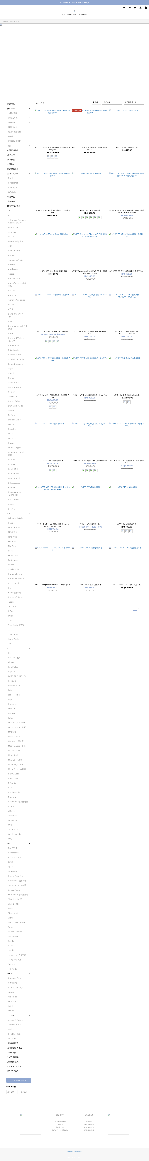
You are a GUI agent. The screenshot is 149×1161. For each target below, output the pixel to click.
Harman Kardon (15, 574)
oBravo (11, 811)
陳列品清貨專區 (13, 206)
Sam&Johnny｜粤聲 (17, 885)
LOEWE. (12, 713)
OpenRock (13, 829)
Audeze (11, 274)
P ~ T (9, 843)
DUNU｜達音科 (15, 448)
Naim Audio (13, 774)
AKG (10, 246)
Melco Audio (14, 750)
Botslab (11, 178)
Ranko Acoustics (15, 876)
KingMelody (13, 667)
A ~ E (11, 21)
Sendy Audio (14, 890)
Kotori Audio (14, 685)
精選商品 (11, 104)
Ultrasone (12, 983)
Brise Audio (13, 345)
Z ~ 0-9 (10, 1015)
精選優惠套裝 (13, 169)
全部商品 (5, 21)
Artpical (11, 265)
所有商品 (82, 14)
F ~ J (9, 514)
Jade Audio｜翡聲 (16, 625)
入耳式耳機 (12, 113)
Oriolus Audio (14, 834)
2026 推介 (11, 1052)
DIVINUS (12, 438)
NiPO (10, 788)
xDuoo (11, 1011)
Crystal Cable (14, 401)
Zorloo (11, 1029)
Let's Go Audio (60, 1121)
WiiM (10, 1006)
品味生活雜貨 (13, 173)
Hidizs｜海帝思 (14, 593)
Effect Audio (14, 483)
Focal (10, 551)
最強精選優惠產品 (14, 1048)
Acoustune (13, 227)
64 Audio (12, 1039)
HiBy (10, 588)
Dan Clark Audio (15, 406)
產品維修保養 (89, 1130)
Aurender (12, 295)
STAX (10, 946)
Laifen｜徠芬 (13, 187)
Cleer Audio (13, 383)
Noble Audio (14, 792)
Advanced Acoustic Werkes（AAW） (17, 221)
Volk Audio (13, 1001)
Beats (10, 321)
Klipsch (11, 672)
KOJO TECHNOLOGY (18, 676)
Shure (11, 908)
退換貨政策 (60, 1127)
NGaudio (12, 783)
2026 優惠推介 (13, 1057)
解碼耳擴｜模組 (14, 132)
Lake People (14, 695)
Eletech (11, 488)
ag (9, 215)
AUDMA (11, 291)
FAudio (11, 523)
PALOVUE (12, 848)
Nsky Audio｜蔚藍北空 (18, 802)
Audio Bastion (14, 278)
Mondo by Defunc (16, 764)
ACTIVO (11, 237)
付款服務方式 (89, 1124)
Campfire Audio (15, 364)
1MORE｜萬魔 (14, 1034)
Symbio (11, 950)
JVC (10, 644)
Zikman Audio (14, 1025)
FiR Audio (12, 541)
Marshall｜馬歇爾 (16, 741)
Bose (10, 333)
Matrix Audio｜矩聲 (16, 746)
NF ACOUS (13, 778)
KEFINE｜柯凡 (14, 658)
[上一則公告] (9, 3)
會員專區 (11, 197)
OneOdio (12, 820)
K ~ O (9, 648)
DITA (10, 434)
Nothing (12, 797)
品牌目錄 (71, 14)
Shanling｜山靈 (15, 899)
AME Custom (14, 251)
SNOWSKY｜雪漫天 (16, 922)
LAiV (10, 690)
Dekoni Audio (14, 420)
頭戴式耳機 (12, 118)
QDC (10, 862)
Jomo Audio (13, 639)
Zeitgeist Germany (16, 1020)
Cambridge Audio (16, 359)
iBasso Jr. (12, 606)
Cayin (10, 369)
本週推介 (11, 164)
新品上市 (11, 155)
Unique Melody (15, 987)
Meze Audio (13, 755)
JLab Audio (13, 634)
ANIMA (11, 255)
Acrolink (12, 232)
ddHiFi (11, 410)
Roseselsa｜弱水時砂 (17, 881)
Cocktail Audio (15, 387)
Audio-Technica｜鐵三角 (17, 284)
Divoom (11, 443)
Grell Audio (13, 569)
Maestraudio (14, 737)
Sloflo (10, 918)
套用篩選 (19, 1080)
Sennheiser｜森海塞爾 (18, 895)
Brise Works (13, 350)
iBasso (11, 602)
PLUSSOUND (14, 857)
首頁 (63, 14)
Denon (11, 424)
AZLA (10, 309)
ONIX (10, 825)
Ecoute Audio (14, 478)
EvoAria (11, 509)
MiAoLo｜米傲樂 (15, 760)
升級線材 (12, 122)
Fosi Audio (13, 560)
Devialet (12, 429)
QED (10, 867)
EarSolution (13, 474)
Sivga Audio (13, 913)
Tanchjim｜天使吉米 (17, 955)
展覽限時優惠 (13, 1062)
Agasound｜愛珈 (15, 241)
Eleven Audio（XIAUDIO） (14, 493)
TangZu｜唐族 (14, 960)
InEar (10, 611)
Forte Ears (13, 555)
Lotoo (11, 718)
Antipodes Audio (16, 260)
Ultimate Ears (14, 978)
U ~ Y (9, 973)
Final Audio (13, 537)
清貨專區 (11, 201)
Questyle (12, 871)
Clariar (11, 378)
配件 (10, 146)
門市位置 (60, 1124)
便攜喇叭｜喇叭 (14, 141)
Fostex (11, 565)
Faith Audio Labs (15, 518)
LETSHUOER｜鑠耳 (17, 727)
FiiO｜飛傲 (12, 532)
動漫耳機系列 (13, 150)
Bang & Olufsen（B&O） (15, 315)
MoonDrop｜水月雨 (17, 769)
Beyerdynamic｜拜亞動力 (17, 327)
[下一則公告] (140, 3)
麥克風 (11, 136)
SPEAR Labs (13, 936)
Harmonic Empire (16, 579)
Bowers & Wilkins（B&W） (16, 339)
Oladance (12, 816)
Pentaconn (13, 853)
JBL (10, 630)
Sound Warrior (15, 932)
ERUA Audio (14, 500)
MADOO (12, 732)
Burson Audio (14, 355)
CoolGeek (12, 396)
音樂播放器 (12, 127)
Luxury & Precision (16, 723)
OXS (10, 839)
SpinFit (11, 941)
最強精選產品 (13, 1043)
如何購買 (89, 1121)
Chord (11, 373)
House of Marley (15, 597)
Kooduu (12, 681)
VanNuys (12, 992)
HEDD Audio (14, 583)
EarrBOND (13, 469)
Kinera (11, 662)
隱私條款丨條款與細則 (60, 1130)
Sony (10, 927)
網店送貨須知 (89, 1127)
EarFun (11, 460)
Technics (12, 964)
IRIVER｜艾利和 (14, 1066)
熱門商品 (11, 108)
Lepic (10, 699)
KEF (10, 653)
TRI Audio (12, 969)
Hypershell (13, 183)
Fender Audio (14, 527)
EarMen (11, 464)
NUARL (11, 806)
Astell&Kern (13, 269)
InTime (11, 616)
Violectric (12, 997)
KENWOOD (12, 1071)
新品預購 (11, 160)
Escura (11, 504)
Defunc (11, 415)
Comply (11, 392)
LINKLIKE (12, 709)
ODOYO (12, 192)
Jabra (10, 620)
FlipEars (11, 546)
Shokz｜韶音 (14, 904)
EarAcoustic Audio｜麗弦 (17, 453)
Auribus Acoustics (16, 300)
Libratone (12, 704)
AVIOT (16, 21)
